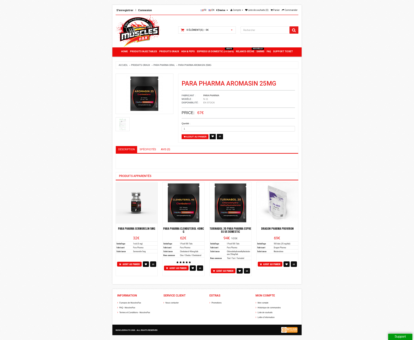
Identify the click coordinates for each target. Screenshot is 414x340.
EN (212, 10)
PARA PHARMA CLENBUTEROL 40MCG (183, 230)
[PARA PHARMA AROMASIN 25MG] (144, 94)
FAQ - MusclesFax (127, 308)
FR (204, 10)
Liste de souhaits (265, 312)
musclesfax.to (123, 330)
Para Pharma (211, 95)
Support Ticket (283, 51)
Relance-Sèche (245, 51)
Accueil (123, 65)
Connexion (145, 10)
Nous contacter (172, 303)
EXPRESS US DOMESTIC (215, 51)
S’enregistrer (124, 10)
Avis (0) (165, 149)
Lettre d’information (266, 317)
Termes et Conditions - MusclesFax (134, 312)
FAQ (269, 51)
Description (126, 149)
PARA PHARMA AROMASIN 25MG (194, 65)
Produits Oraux (169, 51)
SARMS (260, 51)
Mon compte (263, 303)
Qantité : (186, 123)
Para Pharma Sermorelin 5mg (136, 228)
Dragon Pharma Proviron (277, 228)
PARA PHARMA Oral (164, 65)
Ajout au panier (196, 136)
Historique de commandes (269, 308)
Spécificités (148, 149)
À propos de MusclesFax (130, 303)
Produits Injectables (143, 51)
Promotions (217, 303)
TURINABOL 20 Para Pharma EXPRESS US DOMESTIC (230, 230)
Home (124, 51)
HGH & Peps (188, 51)
